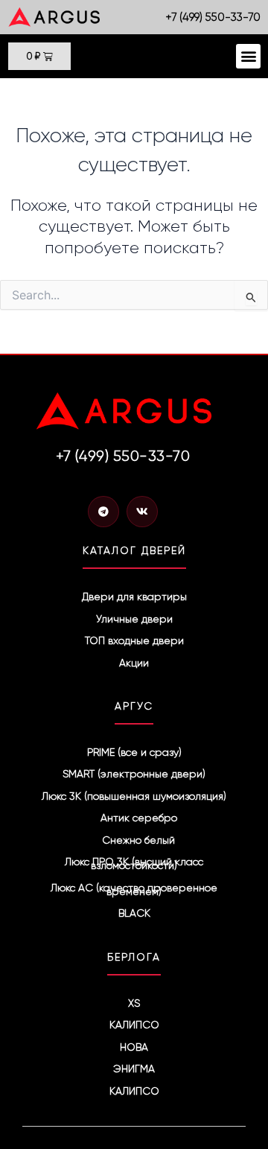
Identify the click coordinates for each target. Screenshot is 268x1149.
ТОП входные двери (134, 640)
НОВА (134, 1047)
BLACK (134, 913)
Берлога (134, 957)
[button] (248, 56)
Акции (134, 663)
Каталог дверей (134, 550)
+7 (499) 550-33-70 (213, 17)
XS (134, 1003)
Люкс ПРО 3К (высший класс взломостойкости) (134, 863)
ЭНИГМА (134, 1069)
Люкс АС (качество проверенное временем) (134, 889)
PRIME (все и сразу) (134, 752)
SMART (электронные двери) (134, 774)
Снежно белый (138, 840)
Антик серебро (138, 818)
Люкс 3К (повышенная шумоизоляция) (134, 796)
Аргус (134, 706)
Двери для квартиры (134, 596)
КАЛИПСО (134, 1025)
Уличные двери (134, 619)
